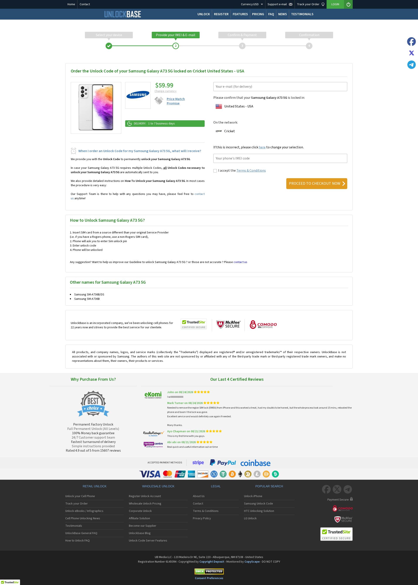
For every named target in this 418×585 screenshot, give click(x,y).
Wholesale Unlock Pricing (145, 503)
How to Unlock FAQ (77, 540)
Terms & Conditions (251, 170)
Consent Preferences (209, 578)
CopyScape (252, 562)
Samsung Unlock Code (258, 503)
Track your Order (76, 503)
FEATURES (240, 14)
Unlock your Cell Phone (80, 496)
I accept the (242, 170)
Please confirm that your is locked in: (259, 98)
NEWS (282, 14)
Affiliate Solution (139, 518)
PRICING (258, 14)
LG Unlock (250, 518)
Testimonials (73, 526)
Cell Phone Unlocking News (82, 518)
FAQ (271, 14)
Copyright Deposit (211, 562)
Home (71, 4)
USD (250, 4)
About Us (199, 496)
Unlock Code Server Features (148, 540)
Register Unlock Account (145, 496)
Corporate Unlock (140, 511)
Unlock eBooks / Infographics (84, 511)
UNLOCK (203, 14)
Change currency (166, 91)
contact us (240, 262)
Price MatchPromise (176, 101)
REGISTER (221, 14)
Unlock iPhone (253, 496)
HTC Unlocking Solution (259, 511)
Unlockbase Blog (140, 533)
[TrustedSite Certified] (194, 323)
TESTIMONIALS (302, 14)
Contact (85, 4)
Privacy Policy (202, 518)
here (262, 147)
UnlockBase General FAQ (81, 533)
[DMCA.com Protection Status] (209, 572)
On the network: (225, 122)
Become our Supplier (142, 526)
